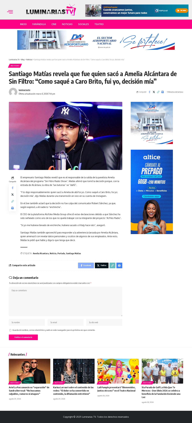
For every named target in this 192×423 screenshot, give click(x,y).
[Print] (162, 92)
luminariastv (24, 90)
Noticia (53, 253)
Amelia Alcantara (41, 253)
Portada (61, 253)
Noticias (15, 66)
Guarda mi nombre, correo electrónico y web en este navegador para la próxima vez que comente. (53, 330)
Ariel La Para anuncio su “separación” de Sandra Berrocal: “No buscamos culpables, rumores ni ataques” (29, 390)
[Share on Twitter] (154, 92)
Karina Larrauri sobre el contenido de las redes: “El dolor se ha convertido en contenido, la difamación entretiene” (73, 390)
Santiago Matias (73, 253)
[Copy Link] (158, 92)
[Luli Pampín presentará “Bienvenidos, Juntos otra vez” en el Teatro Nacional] (118, 371)
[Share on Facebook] (149, 92)
